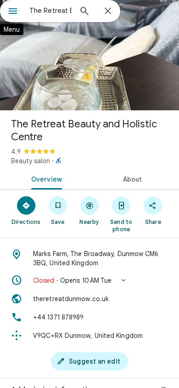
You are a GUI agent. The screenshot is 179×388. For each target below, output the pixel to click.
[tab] (45, 178)
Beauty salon (30, 161)
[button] (89, 280)
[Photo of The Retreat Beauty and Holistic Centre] (89, 55)
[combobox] (50, 10)
